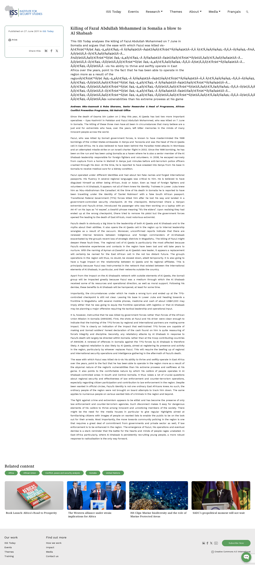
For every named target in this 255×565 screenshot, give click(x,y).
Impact (50, 547)
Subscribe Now (236, 543)
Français (234, 11)
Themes (176, 11)
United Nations (113, 473)
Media (213, 11)
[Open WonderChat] (246, 557)
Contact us (52, 556)
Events (133, 11)
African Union (29, 473)
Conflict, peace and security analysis (62, 473)
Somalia (93, 473)
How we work (53, 543)
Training (9, 556)
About (194, 11)
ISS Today (113, 11)
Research (153, 11)
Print (14, 39)
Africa (11, 473)
